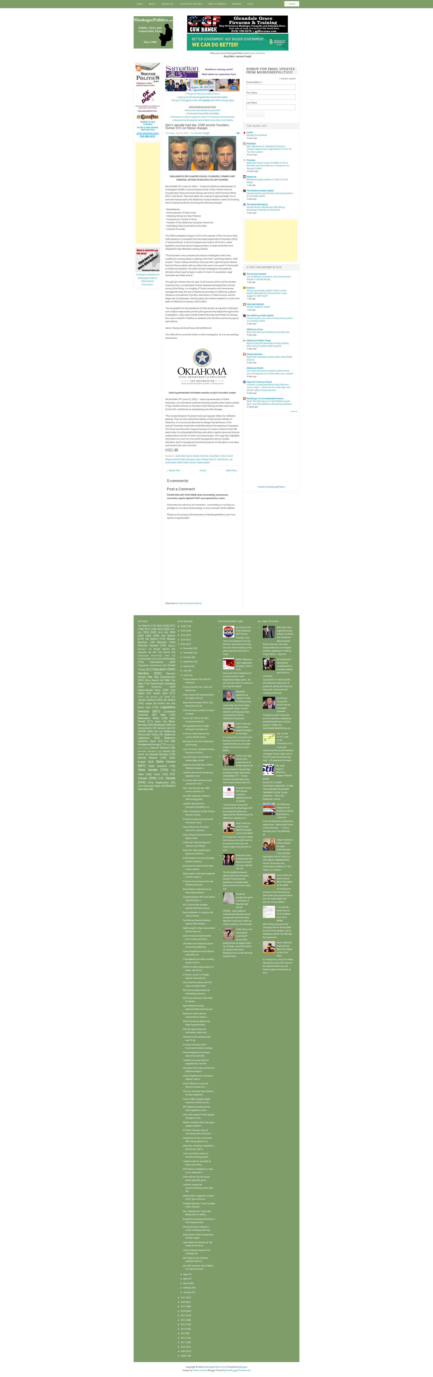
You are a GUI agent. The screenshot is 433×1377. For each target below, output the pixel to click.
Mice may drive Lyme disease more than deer (268, 332)
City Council (164, 652)
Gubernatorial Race (149, 690)
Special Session (147, 757)
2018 (146, 632)
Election (143, 673)
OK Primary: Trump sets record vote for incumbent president (283, 705)
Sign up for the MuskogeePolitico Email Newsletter (203, 97)
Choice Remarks (255, 354)
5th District (151, 639)
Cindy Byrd (214, 456)
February (187, 1288)
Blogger (243, 1367)
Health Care (160, 693)
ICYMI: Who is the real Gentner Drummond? (244, 932)
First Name (251, 92)
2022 (148, 635)
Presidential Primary (149, 744)
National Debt (163, 728)
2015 (183, 1324)
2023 (183, 640)
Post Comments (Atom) (190, 603)
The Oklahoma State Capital (260, 190)
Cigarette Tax (144, 652)
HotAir (250, 132)
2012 (172, 625)
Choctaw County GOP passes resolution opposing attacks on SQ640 (244, 794)
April (185, 1279)
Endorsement (168, 677)
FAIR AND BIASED (255, 304)
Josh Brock (222, 459)
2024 (183, 635)
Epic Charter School (206, 459)
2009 (183, 1351)
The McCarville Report (257, 204)
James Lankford (147, 700)
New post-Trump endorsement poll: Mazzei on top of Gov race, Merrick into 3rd (244, 862)
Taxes (157, 774)
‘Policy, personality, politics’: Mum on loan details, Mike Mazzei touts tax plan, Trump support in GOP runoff (267, 293)
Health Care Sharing (147, 697)
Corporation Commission (150, 665)
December (188, 648)
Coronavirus (156, 662)
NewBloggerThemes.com (238, 1370)
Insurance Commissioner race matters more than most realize (203, 120)
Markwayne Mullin (148, 718)
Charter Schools (200, 456)
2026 (183, 626)
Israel (167, 697)
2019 (160, 632)
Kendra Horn (164, 703)
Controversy (168, 658)
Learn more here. (257, 53)
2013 (183, 1333)
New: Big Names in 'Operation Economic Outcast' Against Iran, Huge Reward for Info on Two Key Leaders (269, 149)
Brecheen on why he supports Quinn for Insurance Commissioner (203, 117)
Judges (148, 703)
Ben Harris (187, 456)
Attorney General (148, 645)
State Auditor (203, 462)
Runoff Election (160, 747)
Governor (156, 686)
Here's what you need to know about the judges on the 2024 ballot (284, 949)
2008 (183, 1356)
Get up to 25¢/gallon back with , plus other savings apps (203, 100)
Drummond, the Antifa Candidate (203, 113)
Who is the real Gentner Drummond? (203, 110)
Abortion (162, 642)
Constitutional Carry (147, 659)
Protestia (251, 160)
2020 (172, 632)
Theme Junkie (199, 1370)
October (187, 657)
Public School (189, 462)
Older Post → (232, 470)
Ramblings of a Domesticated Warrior (265, 398)
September (188, 662)
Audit (178, 456)
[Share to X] (173, 450)
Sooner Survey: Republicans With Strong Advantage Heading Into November (266, 208)
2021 (183, 1297)
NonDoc (251, 287)
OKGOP (142, 731)
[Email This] (166, 450)
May (185, 1274)
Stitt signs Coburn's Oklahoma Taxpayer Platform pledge (277, 772)
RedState (251, 143)
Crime (223, 456)
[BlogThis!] (170, 450)
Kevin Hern (144, 707)
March (186, 1283)
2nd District (168, 635)
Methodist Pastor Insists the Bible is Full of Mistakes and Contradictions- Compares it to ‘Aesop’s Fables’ (268, 166)
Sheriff (141, 754)
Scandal (166, 751)
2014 (147, 629)
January (187, 1292)
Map (163, 714)
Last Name (251, 102)
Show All (294, 411)
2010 (159, 625)
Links (250, 4)
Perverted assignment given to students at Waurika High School (244, 900)
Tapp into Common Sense (259, 382)
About (152, 4)
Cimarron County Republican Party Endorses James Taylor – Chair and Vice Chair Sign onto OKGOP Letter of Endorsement (269, 387)
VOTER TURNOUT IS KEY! (258, 307)
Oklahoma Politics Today (259, 340)
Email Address (254, 82)
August (186, 666)
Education (191, 459)
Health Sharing (217, 4)
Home (140, 4)
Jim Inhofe (169, 700)
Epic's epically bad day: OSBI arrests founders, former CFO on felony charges (197, 126)
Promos (236, 4)
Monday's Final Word (257, 135)
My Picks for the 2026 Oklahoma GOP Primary (243, 630)
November (188, 653)
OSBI (179, 462)
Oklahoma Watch (255, 368)
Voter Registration (158, 782)
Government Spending (162, 683)
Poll (167, 741)
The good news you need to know (203, 93)
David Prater (179, 459)
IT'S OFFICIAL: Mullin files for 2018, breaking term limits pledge (283, 914)
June (185, 675)
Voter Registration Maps (149, 786)
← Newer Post (173, 470)
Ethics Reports (152, 680)
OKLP (156, 731)
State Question (158, 766)
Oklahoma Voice (255, 329)
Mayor (158, 721)
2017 (172, 629)
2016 (160, 629)
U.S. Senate (166, 778)
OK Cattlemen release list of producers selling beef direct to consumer (285, 811)
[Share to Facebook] (176, 450)
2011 (183, 1342)
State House (165, 761)
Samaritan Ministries (147, 751)
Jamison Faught (202, 133)
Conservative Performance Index (153, 656)
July (185, 670)
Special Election (159, 754)
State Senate (148, 770)
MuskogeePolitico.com (214, 1367)
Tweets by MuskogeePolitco (271, 487)
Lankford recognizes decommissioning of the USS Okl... (198, 1187)
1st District (144, 625)
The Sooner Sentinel (256, 274)
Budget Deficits (161, 649)
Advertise (167, 4)
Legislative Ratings (190, 4)
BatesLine (251, 176)
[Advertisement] (147, 193)
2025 (183, 631)
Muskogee (159, 724)
